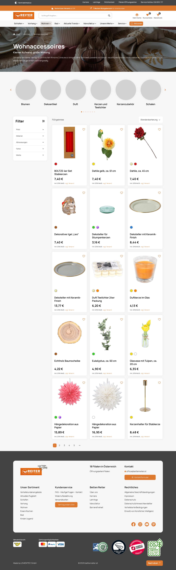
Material (19, 136)
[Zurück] (10, 89)
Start (18, 34)
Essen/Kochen (26, 511)
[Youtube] (147, 524)
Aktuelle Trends (71, 23)
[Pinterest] (153, 524)
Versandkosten (61, 499)
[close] (173, 7)
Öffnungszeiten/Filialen (100, 471)
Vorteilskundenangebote (31, 492)
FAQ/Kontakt (109, 2)
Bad (56, 23)
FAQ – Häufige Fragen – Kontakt (68, 492)
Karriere (86, 2)
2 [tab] (83, 111)
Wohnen (45, 23)
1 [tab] (81, 111)
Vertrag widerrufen (66, 504)
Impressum (129, 496)
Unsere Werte (106, 23)
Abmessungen (21, 142)
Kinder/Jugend (26, 518)
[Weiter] (165, 89)
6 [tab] (92, 111)
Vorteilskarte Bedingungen (136, 507)
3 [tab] (85, 111)
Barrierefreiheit (96, 507)
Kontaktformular (141, 477)
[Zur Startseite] (24, 15)
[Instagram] (140, 524)
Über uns (94, 492)
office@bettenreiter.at (136, 471)
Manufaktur (89, 23)
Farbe (18, 149)
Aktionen (138, 23)
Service (121, 23)
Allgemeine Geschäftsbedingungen (140, 492)
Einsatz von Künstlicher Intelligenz (139, 511)
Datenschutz (130, 499)
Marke (18, 155)
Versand (71, 183)
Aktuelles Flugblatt (28, 496)
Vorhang (32, 23)
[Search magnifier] (109, 15)
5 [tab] (90, 111)
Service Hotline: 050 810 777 (152, 2)
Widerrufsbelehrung (64, 496)
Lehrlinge (96, 2)
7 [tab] (94, 111)
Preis (18, 129)
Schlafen (18, 23)
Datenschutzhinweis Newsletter (138, 503)
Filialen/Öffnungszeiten (128, 2)
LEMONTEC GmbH (29, 563)
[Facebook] (133, 524)
